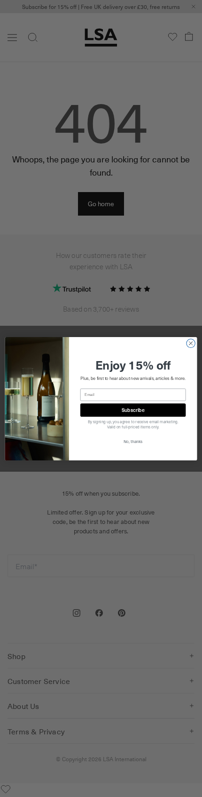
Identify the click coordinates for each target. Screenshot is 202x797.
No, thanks (133, 441)
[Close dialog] (190, 343)
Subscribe (133, 409)
